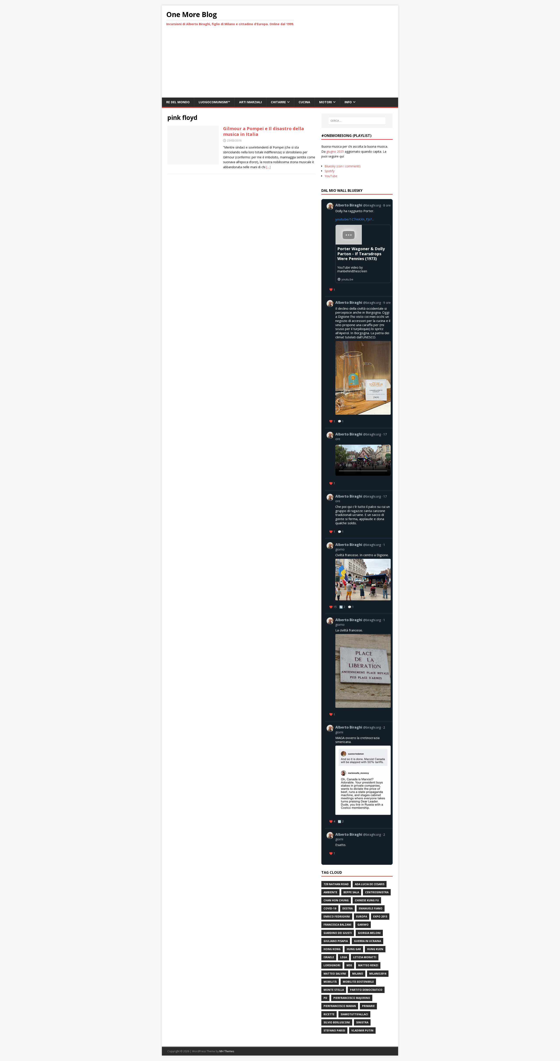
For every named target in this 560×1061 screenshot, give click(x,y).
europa (361, 916)
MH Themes (226, 1051)
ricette (329, 1014)
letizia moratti (364, 957)
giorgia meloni (369, 933)
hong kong (332, 949)
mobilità (330, 982)
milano (357, 973)
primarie (368, 1006)
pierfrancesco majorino (351, 998)
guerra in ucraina (367, 941)
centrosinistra (376, 892)
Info (348, 102)
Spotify (329, 171)
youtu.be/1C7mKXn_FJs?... (354, 219)
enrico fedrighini (337, 916)
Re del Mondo (178, 102)
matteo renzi (368, 965)
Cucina (304, 102)
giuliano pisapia (336, 941)
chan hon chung (336, 900)
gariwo (363, 924)
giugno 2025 (335, 151)
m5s (349, 965)
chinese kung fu (367, 900)
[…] (268, 167)
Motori (325, 102)
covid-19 (330, 908)
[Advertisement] (280, 64)
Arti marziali (250, 102)
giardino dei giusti (338, 933)
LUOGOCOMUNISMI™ (214, 102)
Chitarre (278, 102)
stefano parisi (334, 1030)
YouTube (331, 176)
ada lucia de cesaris (369, 884)
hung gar (354, 949)
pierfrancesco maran (340, 1006)
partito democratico (366, 990)
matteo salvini (335, 973)
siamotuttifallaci (354, 1014)
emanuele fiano (370, 908)
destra (347, 908)
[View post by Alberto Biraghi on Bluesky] (358, 459)
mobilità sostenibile (358, 982)
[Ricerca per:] (357, 120)
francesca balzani (337, 924)
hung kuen (375, 949)
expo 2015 (380, 916)
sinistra (362, 1022)
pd (325, 998)
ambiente (330, 892)
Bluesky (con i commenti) (342, 166)
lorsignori (332, 965)
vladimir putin (362, 1030)
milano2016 (377, 973)
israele (329, 957)
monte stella (334, 990)
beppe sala (351, 892)
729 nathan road (336, 884)
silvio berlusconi (337, 1022)
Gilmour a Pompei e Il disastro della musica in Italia (263, 131)
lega (343, 957)
